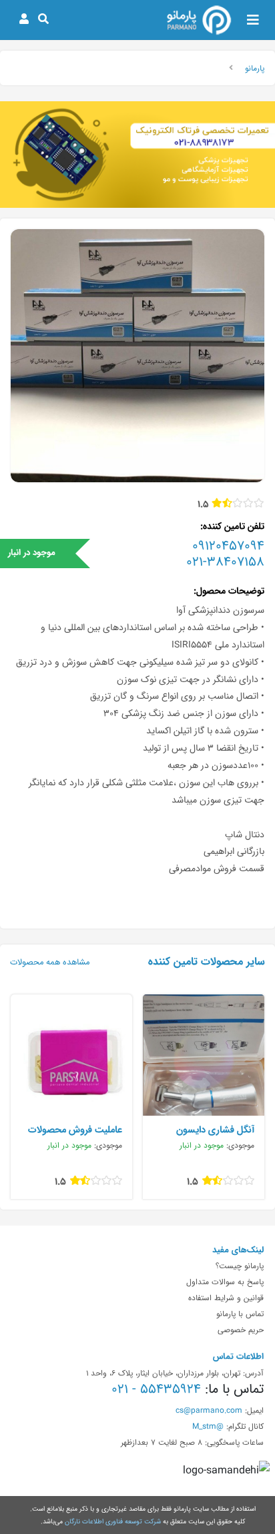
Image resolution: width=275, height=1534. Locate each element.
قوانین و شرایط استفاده (226, 1297)
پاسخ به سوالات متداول (225, 1281)
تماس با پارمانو (240, 1313)
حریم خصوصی (241, 1329)
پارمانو (254, 68)
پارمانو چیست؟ (240, 1265)
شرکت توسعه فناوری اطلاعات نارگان (113, 1521)
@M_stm (208, 1426)
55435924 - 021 (156, 1388)
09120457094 (228, 545)
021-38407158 (225, 561)
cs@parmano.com (209, 1410)
